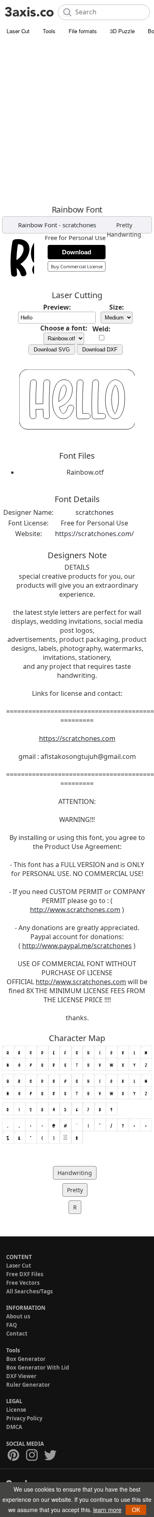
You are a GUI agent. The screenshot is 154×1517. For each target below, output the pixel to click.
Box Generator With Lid (37, 1367)
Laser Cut (18, 31)
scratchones (79, 225)
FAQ (11, 1325)
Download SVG (52, 349)
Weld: (101, 328)
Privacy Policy (24, 1418)
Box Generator (26, 1359)
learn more (107, 1510)
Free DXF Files (24, 1274)
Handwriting (124, 234)
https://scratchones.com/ (94, 533)
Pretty (124, 225)
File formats (83, 31)
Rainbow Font (37, 225)
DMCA (14, 1427)
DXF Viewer (21, 1376)
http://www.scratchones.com (75, 909)
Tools (49, 31)
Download (76, 252)
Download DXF (99, 349)
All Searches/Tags (29, 1291)
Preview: (57, 307)
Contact (17, 1333)
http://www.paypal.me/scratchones (77, 945)
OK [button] (136, 1510)
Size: (116, 307)
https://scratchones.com (77, 738)
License (16, 1409)
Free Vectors (22, 1282)
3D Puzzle (122, 31)
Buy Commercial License (77, 266)
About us (18, 1316)
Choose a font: (63, 328)
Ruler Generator (28, 1384)
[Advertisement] (77, 120)
